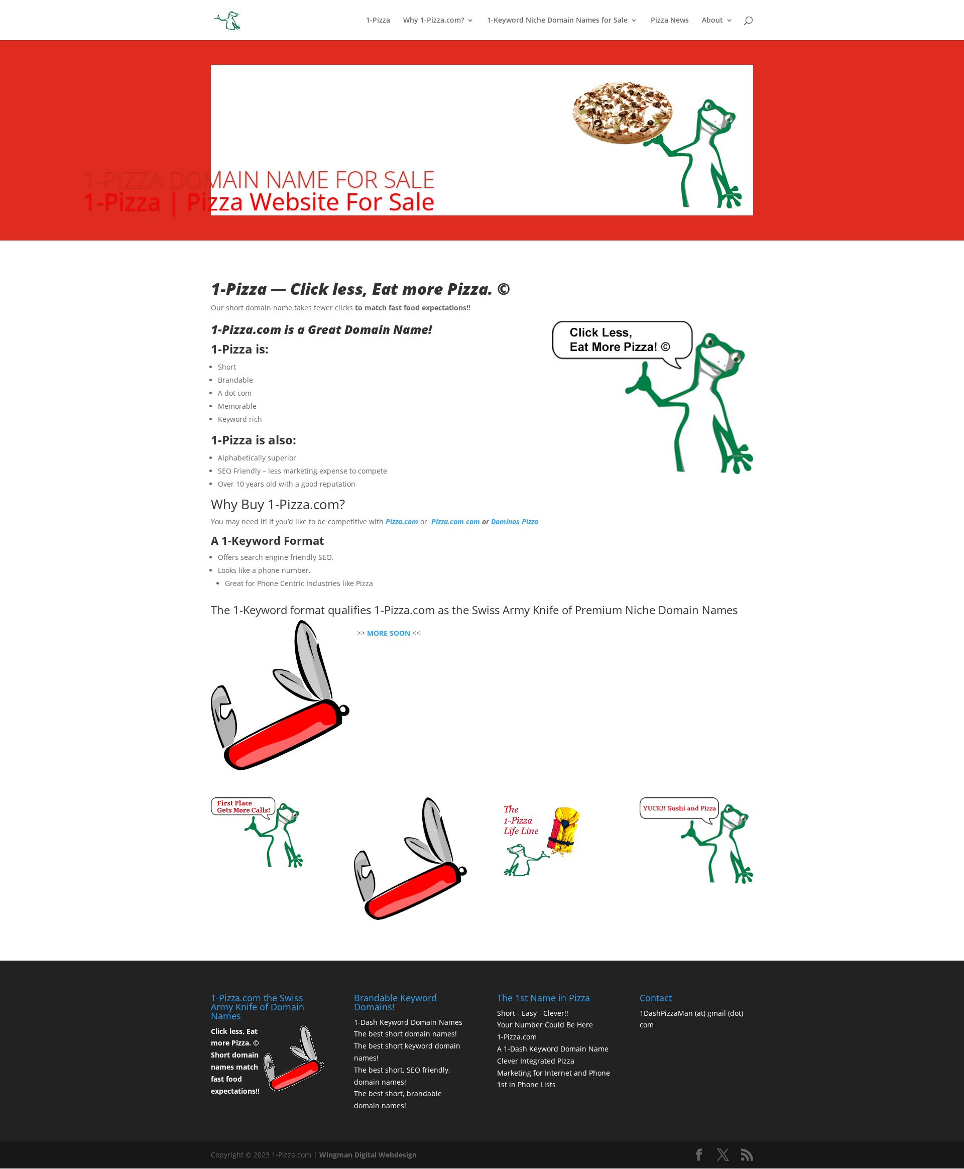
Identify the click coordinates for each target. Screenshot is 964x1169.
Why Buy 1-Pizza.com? (278, 504)
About (712, 21)
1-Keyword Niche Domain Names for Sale (557, 21)
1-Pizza (378, 21)
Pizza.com (402, 521)
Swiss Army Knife (515, 609)
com (474, 521)
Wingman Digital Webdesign (368, 1154)
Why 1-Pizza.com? (433, 21)
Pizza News (670, 21)
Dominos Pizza (514, 521)
